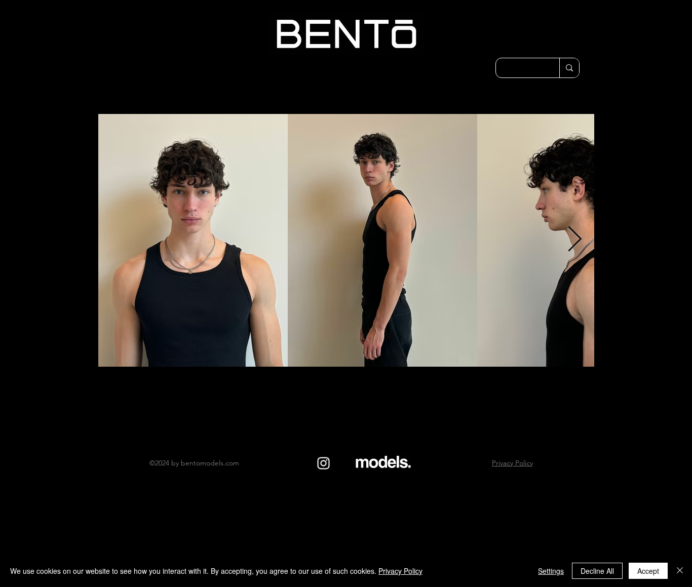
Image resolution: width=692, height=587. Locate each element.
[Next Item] (574, 240)
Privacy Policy (400, 571)
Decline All (597, 571)
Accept (648, 571)
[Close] (680, 571)
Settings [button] (551, 571)
